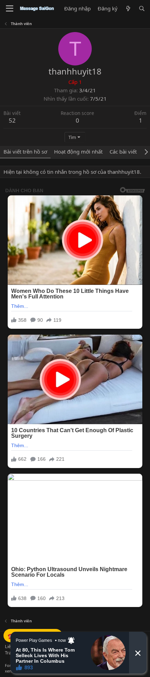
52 (12, 120)
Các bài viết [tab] (123, 151)
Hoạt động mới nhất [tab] (78, 151)
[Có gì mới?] (128, 8)
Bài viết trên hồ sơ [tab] (25, 151)
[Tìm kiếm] (142, 8)
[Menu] (9, 8)
